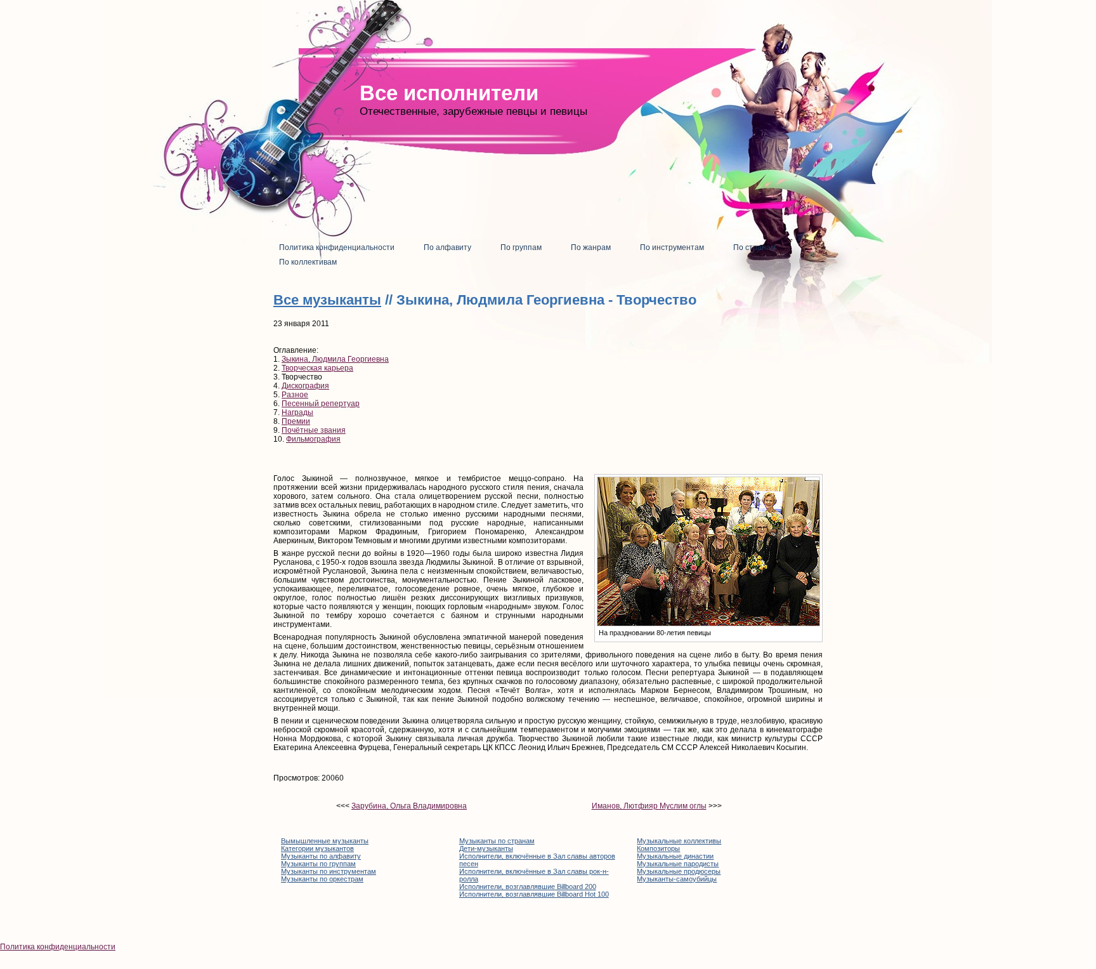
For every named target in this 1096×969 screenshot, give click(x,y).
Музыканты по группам (318, 863)
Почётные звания (314, 430)
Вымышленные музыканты (325, 841)
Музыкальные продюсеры (679, 871)
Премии (296, 421)
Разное (295, 394)
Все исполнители (449, 93)
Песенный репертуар (321, 403)
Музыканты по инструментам (328, 871)
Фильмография (313, 439)
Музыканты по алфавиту (321, 856)
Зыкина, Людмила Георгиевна (335, 359)
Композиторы (658, 848)
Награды (297, 412)
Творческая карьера (317, 368)
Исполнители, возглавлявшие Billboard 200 (527, 886)
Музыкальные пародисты (678, 863)
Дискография (305, 385)
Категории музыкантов (317, 848)
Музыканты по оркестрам (322, 879)
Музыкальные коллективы (679, 841)
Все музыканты (327, 300)
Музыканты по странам (497, 841)
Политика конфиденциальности (57, 946)
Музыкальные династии (675, 856)
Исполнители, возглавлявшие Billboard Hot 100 (534, 894)
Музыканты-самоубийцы (677, 879)
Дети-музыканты (486, 848)
